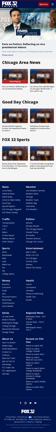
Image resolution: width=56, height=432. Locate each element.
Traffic (6, 219)
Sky (3, 270)
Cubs (4, 261)
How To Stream (8, 342)
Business (6, 284)
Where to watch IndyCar (32, 364)
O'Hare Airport (8, 235)
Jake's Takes (31, 252)
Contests (6, 355)
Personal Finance (9, 297)
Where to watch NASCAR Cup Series (34, 358)
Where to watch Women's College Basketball (33, 376)
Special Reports (8, 206)
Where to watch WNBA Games (35, 382)
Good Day (6, 203)
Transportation (8, 223)
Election (29, 223)
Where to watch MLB (35, 354)
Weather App (31, 203)
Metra (4, 232)
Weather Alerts (32, 193)
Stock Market (7, 306)
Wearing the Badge (10, 323)
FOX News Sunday (10, 212)
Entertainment (34, 248)
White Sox (6, 264)
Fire (3, 267)
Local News (7, 190)
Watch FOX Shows (33, 267)
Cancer (29, 284)
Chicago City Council (34, 241)
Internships (6, 364)
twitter (30, 403)
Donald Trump (32, 232)
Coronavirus (31, 287)
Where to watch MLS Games (35, 388)
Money (6, 280)
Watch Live (44, 4)
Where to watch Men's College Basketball (35, 369)
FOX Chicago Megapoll (11, 209)
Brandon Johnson (33, 238)
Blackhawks (7, 255)
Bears (4, 252)
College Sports (8, 274)
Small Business (8, 303)
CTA (4, 229)
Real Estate (7, 300)
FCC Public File (8, 367)
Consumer (6, 287)
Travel (4, 226)
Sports (6, 248)
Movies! (29, 264)
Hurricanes (30, 206)
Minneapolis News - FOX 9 (34, 328)
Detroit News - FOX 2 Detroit (35, 323)
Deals (4, 290)
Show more (7, 55)
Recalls (29, 300)
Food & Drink (31, 261)
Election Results (32, 226)
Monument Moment (10, 329)
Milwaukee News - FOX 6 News (35, 317)
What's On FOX (32, 255)
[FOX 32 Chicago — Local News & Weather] (9, 4)
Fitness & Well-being (34, 293)
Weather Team (32, 200)
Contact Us (6, 352)
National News (8, 193)
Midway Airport (8, 238)
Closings (29, 197)
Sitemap (5, 374)
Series (5, 312)
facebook (20, 403)
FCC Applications (9, 370)
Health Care (31, 297)
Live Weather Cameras (35, 190)
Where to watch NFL (34, 345)
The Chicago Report (34, 229)
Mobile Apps (7, 345)
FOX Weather (31, 209)
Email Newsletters (9, 349)
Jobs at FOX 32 (8, 361)
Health (30, 280)
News (5, 186)
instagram (25, 403)
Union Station (8, 241)
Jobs (4, 293)
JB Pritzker (30, 235)
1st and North (8, 316)
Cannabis (30, 290)
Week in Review (8, 319)
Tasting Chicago (9, 326)
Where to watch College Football (33, 350)
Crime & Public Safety (11, 200)
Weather (31, 186)
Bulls (4, 258)
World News (7, 197)
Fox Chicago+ (32, 258)
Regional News (34, 312)
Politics (30, 219)
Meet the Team (8, 358)
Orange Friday (8, 332)
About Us (7, 338)
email (35, 403)
